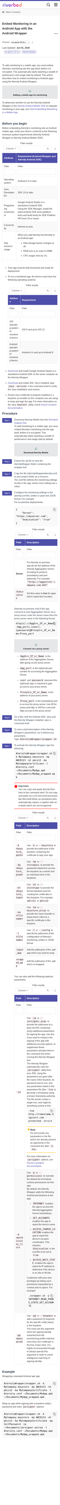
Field (18, 542)
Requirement (29, 300)
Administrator (29, 52)
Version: (6, 42)
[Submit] (48, 149)
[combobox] (21, 42)
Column (10, 148)
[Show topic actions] (56, 33)
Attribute (8, 158)
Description (33, 542)
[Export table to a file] (55, 148)
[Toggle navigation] (56, 5)
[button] (30, 12)
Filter (6, 166)
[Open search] (48, 4)
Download (13, 371)
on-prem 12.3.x (12, 52)
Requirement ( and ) (37, 158)
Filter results (26, 143)
